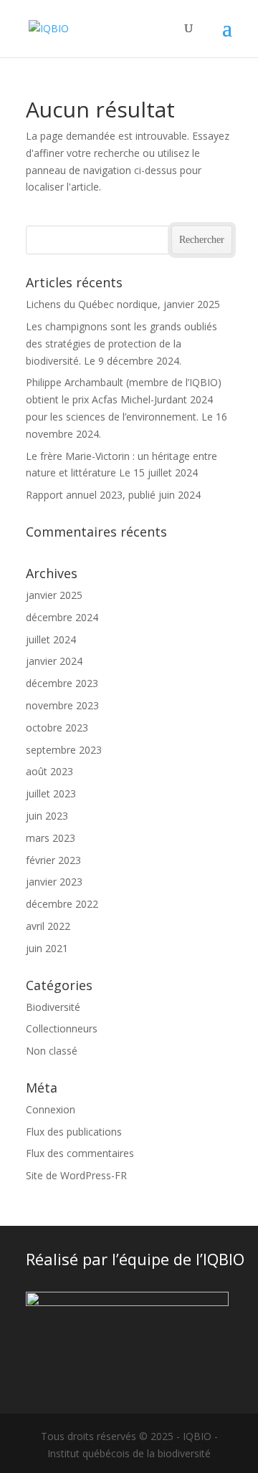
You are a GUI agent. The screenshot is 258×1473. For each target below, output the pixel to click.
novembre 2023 (62, 705)
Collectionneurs (61, 1028)
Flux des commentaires (80, 1153)
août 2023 (49, 771)
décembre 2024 (62, 617)
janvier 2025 (54, 595)
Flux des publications (74, 1131)
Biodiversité (53, 1007)
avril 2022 (48, 926)
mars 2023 (50, 838)
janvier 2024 (54, 661)
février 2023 (53, 860)
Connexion (50, 1109)
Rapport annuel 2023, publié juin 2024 (113, 495)
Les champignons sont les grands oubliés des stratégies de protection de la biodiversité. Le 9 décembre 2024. (121, 344)
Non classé (51, 1050)
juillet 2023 (51, 793)
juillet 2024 (51, 639)
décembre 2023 (62, 683)
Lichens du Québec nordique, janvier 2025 (123, 304)
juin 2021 (47, 948)
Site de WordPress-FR (76, 1175)
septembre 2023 (64, 750)
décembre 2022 (62, 904)
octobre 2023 (57, 727)
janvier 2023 (54, 881)
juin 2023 (47, 815)
